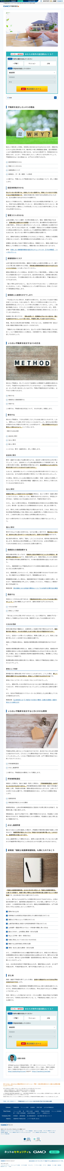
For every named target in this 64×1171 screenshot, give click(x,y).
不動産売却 (16, 1107)
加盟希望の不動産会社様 (19, 1118)
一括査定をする (46, 1113)
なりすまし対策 (51, 1132)
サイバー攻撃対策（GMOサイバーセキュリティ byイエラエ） (20, 1132)
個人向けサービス (4, 1166)
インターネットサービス (5, 1165)
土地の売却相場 (31, 1113)
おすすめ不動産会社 (49, 1107)
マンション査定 (17, 1111)
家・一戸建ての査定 (28, 1111)
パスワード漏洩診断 (28, 1130)
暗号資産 (59, 1165)
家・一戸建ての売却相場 (19, 1113)
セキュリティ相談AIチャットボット (49, 1130)
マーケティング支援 (37, 1165)
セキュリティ (30, 1165)
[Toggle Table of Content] (55, 97)
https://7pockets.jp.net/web (41, 1071)
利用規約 (15, 1115)
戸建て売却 (39, 1107)
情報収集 (49, 1165)
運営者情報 (22, 1115)
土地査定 (37, 1111)
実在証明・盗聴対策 (4, 1132)
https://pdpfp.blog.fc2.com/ (17, 1071)
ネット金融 (54, 1165)
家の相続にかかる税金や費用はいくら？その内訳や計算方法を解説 (35, 588)
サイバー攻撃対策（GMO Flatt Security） (40, 1132)
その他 (10, 1166)
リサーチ (44, 1165)
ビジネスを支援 (24, 1165)
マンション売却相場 (56, 1111)
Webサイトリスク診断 (38, 1130)
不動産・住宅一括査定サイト (9, 1101)
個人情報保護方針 (31, 1115)
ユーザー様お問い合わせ (33, 1118)
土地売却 (32, 1107)
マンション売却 (24, 1107)
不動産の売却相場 (45, 1111)
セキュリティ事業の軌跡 (5, 1133)
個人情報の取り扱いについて (45, 1115)
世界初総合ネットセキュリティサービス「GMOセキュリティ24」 (12, 1130)
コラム (38, 1113)
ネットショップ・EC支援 (15, 1165)
